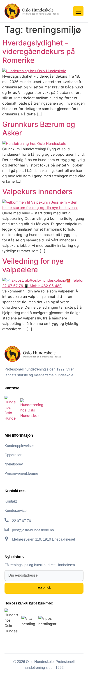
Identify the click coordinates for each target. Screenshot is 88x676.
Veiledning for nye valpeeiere (33, 265)
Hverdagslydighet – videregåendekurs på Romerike (38, 51)
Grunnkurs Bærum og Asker (38, 128)
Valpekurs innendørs (37, 191)
